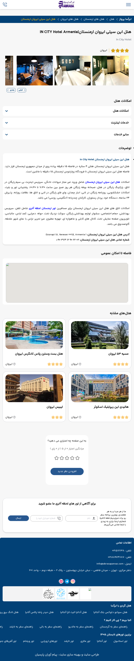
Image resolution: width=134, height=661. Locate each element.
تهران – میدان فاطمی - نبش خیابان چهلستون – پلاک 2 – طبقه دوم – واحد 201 (73, 570)
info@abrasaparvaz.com (109, 564)
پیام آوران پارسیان (46, 654)
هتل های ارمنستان (94, 19)
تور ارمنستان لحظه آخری (42, 208)
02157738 (118, 551)
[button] (18, 518)
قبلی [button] (21, 90)
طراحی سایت (91, 654)
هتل (111, 19)
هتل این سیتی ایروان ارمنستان (102, 182)
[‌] (73, 593)
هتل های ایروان (69, 19)
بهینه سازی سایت (70, 654)
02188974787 (116, 557)
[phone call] (5, 5)
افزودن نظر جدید (67, 471)
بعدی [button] (12, 90)
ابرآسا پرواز (125, 19)
